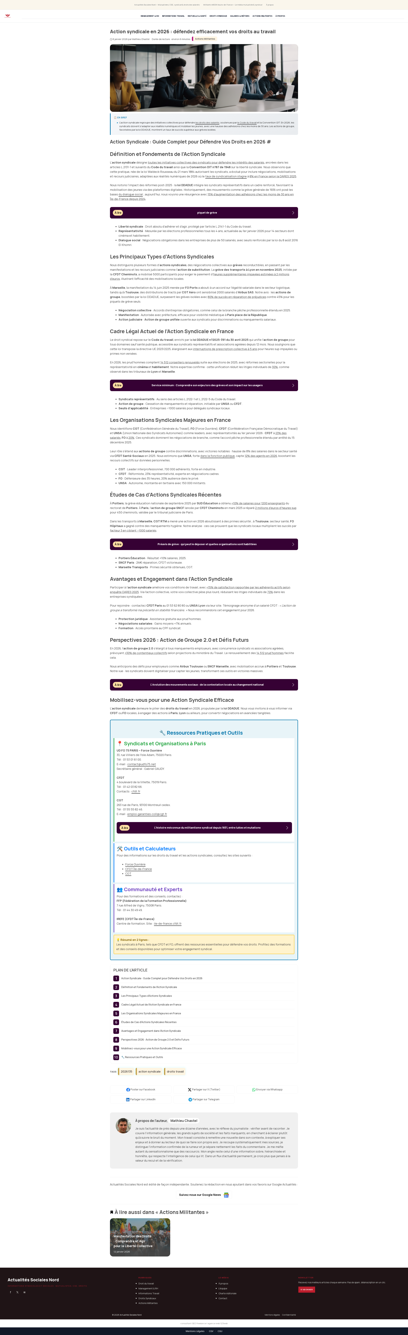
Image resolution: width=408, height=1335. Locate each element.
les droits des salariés (207, 122)
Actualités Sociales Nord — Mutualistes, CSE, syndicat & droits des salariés (167, 5)
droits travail (175, 1071)
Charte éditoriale (228, 1293)
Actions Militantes (262, 16)
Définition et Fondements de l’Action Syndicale (149, 987)
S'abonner (307, 1289)
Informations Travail (173, 16)
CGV (211, 1331)
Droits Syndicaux (218, 16)
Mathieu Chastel (184, 1120)
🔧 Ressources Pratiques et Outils (142, 1057)
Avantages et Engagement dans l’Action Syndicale (151, 1031)
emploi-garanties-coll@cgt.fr (147, 814)
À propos (270, 5)
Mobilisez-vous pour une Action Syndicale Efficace (151, 1048)
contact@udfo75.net (141, 764)
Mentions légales (272, 1315)
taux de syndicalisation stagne (226, 176)
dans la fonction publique (217, 456)
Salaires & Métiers (239, 16)
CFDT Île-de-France (138, 869)
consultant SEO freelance (193, 1323)
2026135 (126, 1071)
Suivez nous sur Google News (200, 1195)
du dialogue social (131, 194)
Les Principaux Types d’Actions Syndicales (146, 996)
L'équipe (223, 1288)
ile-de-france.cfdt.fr (168, 923)
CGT (128, 873)
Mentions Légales (195, 1331)
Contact (223, 1298)
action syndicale (149, 1071)
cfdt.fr (135, 791)
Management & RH (150, 16)
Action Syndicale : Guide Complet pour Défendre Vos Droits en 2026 (161, 978)
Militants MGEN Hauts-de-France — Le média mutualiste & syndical (232, 5)
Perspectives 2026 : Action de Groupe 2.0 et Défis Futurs (155, 1039)
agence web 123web (218, 1323)
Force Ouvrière (135, 864)
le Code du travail (247, 122)
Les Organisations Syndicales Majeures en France (151, 1013)
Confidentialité (289, 1315)
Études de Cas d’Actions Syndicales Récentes (149, 1022)
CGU (220, 1331)
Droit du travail (146, 1283)
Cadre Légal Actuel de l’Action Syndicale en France (151, 1004)
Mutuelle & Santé (197, 16)
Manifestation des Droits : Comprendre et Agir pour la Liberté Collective (133, 1241)
